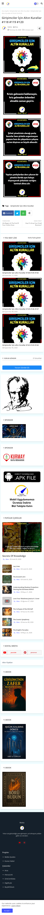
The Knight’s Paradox (20, 630)
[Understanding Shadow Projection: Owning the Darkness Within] (7, 590)
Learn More (15, 906)
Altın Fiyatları (7, 662)
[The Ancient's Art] (7, 579)
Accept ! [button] (7, 911)
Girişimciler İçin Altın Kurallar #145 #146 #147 (20, 309)
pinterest (34, 652)
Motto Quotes (10, 857)
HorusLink (9, 875)
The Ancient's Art (19, 577)
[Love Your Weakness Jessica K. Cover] (7, 601)
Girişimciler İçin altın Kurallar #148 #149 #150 (20, 273)
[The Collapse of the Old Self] (7, 611)
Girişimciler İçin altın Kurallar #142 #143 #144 (20, 345)
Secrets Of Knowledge (14, 555)
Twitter (17, 213)
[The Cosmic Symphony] (7, 622)
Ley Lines (16, 566)
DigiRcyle (8, 883)
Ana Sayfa (5, 11)
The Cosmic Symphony (21, 619)
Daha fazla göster (34, 238)
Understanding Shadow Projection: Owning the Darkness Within (26, 588)
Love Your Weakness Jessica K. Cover (26, 598)
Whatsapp (23, 213)
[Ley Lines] (7, 569)
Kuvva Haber (10, 861)
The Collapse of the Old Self (23, 609)
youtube (13, 652)
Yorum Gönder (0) (22, 367)
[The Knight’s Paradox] (7, 632)
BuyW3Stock (9, 887)
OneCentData (10, 879)
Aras (6, 870)
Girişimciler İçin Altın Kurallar (20, 11)
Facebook (9, 213)
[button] (41, 3)
